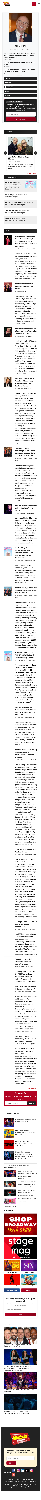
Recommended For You (11, 1113)
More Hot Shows (12, 1290)
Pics (8, 78)
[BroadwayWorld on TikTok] (27, 1470)
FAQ (8, 96)
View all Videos (9, 1206)
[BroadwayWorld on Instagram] (18, 1470)
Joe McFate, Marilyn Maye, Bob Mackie (20, 159)
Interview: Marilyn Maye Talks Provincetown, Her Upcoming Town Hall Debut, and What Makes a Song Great (19, 55)
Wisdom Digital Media (26, 1485)
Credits (10, 87)
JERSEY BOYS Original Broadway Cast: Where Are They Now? (18, 1346)
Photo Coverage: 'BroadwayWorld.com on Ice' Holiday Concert (25, 1038)
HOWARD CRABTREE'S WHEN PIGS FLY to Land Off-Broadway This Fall (24, 655)
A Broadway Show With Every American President (19, 1391)
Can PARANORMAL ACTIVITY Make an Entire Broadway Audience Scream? (27, 1184)
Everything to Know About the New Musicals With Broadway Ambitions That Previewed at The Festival (18, 1368)
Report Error (32, 1482)
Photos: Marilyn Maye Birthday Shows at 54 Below (19, 63)
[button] (34, 4)
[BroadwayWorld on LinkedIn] (22, 1470)
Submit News (9, 1481)
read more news (20, 75)
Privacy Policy (26, 1487)
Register (23, 3)
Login (29, 3)
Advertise (11, 1479)
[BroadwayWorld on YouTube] (14, 1475)
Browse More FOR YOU (19, 1165)
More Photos (31, 173)
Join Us (30, 1479)
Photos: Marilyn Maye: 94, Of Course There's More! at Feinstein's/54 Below (19, 70)
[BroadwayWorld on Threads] (31, 1470)
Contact (24, 1479)
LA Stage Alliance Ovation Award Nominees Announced (26, 924)
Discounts (29, 1290)
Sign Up (32, 1103)
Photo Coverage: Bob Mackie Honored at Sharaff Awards (24, 961)
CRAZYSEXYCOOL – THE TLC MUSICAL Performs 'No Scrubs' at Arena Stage (26, 1192)
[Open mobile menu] (39, 4)
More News (32, 1088)
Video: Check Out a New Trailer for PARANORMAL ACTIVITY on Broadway (17, 1412)
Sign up (20, 1314)
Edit (8, 91)
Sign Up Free (20, 119)
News (9, 82)
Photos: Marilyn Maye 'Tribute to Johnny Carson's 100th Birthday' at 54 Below (20, 166)
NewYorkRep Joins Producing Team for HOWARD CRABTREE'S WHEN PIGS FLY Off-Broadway (24, 553)
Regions (17, 1481)
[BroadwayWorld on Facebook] (14, 1470)
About (18, 1479)
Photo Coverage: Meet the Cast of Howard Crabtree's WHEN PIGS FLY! (26, 590)
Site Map (24, 1481)
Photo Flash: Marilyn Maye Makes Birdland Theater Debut (26, 508)
